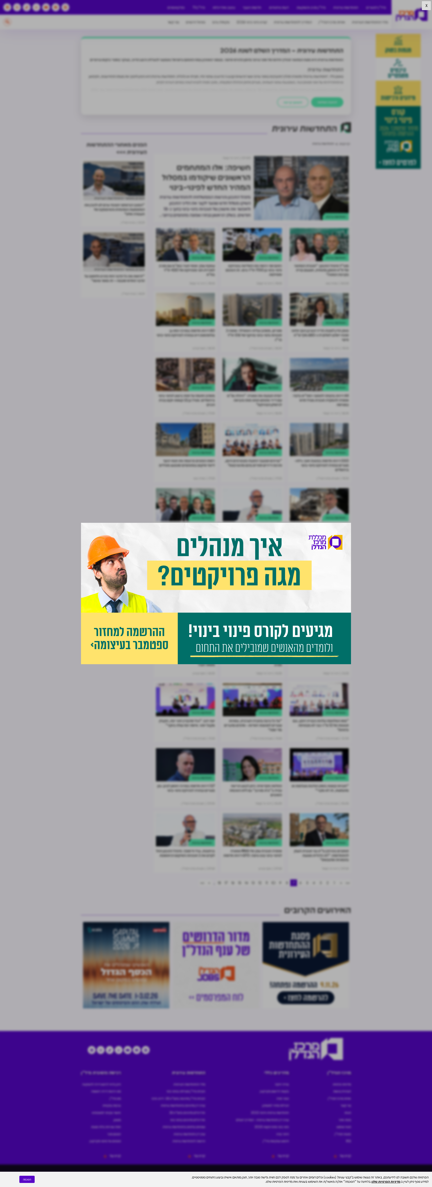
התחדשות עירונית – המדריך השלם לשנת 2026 (281, 50)
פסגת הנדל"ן (343, 1134)
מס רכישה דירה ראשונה (106, 1091)
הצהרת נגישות (342, 1091)
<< (348, 882)
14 (246, 882)
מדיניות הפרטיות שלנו (385, 1181)
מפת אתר (345, 1119)
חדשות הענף (252, 7)
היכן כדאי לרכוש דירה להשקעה (101, 1084)
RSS (348, 1141)
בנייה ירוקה (282, 1084)
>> (202, 882)
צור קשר (173, 22)
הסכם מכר (114, 1134)
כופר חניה (283, 1098)
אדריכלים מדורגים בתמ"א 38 (187, 1112)
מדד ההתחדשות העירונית (370, 22)
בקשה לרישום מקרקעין (274, 1091)
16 (232, 882)
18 (219, 882)
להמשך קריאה (293, 102)
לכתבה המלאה (327, 102)
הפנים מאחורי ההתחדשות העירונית (119, 198)
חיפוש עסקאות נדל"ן (276, 1141)
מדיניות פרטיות (342, 1084)
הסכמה (27, 1179)
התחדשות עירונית (345, 7)
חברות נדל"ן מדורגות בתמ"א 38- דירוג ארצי (178, 1098)
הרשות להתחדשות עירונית (189, 1141)
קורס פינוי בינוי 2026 (251, 22)
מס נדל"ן (115, 1098)
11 (267, 882)
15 (239, 882)
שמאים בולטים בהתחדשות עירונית (184, 1126)
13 (253, 882)
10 (273, 882)
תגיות (347, 1112)
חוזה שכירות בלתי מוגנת (106, 1126)
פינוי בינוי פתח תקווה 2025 (271, 1126)
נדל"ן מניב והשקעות (311, 7)
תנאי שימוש (344, 1126)
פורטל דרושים (195, 22)
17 (226, 882)
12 (259, 882)
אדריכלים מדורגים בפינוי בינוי (187, 1119)
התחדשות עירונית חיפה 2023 (270, 1112)
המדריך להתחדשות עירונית (293, 22)
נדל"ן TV (199, 7)
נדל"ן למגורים (376, 7)
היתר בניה (282, 1134)
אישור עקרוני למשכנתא (106, 1112)
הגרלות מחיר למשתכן (275, 1105)
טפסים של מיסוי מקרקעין (105, 1141)
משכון (117, 1119)
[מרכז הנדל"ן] (412, 15)
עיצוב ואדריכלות (224, 7)
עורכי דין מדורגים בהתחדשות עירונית (183, 1105)
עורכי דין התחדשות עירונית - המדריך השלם (262, 1119)
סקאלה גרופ (221, 22)
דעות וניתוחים (279, 7)
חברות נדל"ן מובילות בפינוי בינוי (185, 1091)
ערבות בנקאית (112, 1105)
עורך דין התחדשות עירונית (189, 1134)
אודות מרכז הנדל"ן (332, 22)
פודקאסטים (176, 7)
